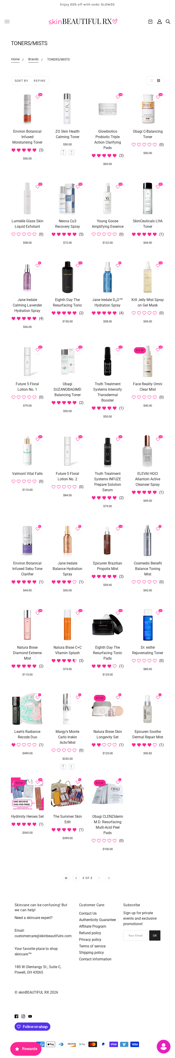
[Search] (167, 21)
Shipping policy (91, 952)
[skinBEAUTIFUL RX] (83, 21)
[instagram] (23, 1016)
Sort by (21, 81)
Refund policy (90, 933)
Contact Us (88, 913)
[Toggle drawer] (7, 21)
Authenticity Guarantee (97, 920)
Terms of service (92, 946)
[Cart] (150, 21)
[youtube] (30, 1016)
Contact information (95, 959)
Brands (33, 59)
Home (15, 59)
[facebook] (16, 1016)
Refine (40, 81)
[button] (150, 80)
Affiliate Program (92, 926)
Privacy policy (90, 939)
